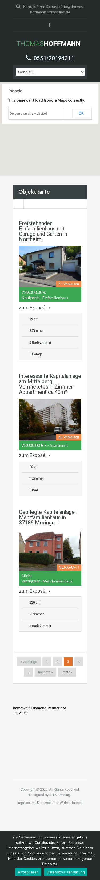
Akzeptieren (28, 872)
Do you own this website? (28, 113)
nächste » (45, 672)
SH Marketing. (60, 795)
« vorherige (28, 662)
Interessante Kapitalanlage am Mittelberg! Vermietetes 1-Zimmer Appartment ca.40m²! (50, 384)
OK (81, 113)
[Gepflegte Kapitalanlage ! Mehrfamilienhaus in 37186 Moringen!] (50, 550)
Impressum (26, 803)
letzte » (67, 672)
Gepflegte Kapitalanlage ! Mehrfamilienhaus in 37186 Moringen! (48, 517)
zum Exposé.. (33, 307)
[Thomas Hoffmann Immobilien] (50, 43)
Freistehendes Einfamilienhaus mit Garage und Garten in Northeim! (43, 231)
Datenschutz (47, 803)
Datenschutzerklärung (66, 872)
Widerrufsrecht (71, 803)
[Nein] (93, 855)
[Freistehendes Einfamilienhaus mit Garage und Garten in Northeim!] (50, 266)
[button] (15, 138)
